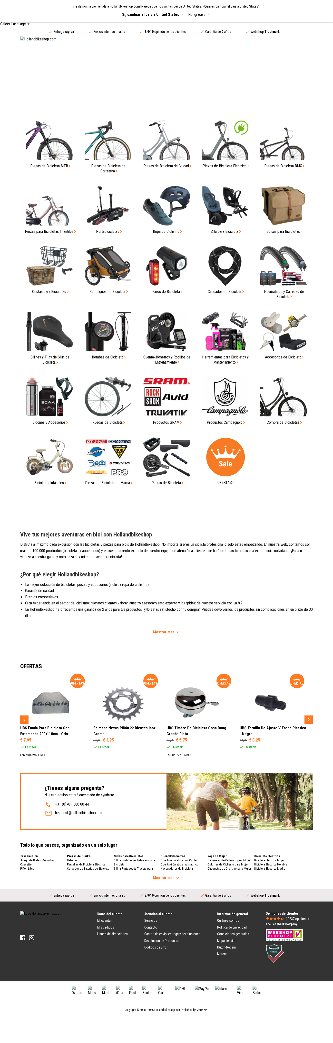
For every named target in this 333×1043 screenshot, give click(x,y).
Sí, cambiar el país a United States (150, 14)
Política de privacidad (232, 927)
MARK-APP (202, 1010)
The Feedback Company (281, 924)
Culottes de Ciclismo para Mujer (227, 864)
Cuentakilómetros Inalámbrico (179, 864)
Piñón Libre (27, 868)
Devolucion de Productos (161, 941)
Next (308, 719)
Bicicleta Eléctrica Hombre (270, 864)
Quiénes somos (228, 920)
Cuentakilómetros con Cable (178, 860)
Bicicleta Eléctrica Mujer (269, 860)
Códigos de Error (155, 947)
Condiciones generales (233, 934)
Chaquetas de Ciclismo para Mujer (229, 868)
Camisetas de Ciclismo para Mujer (229, 860)
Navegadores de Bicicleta (177, 868)
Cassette (25, 864)
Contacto (150, 927)
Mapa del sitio (226, 941)
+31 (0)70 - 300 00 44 (72, 804)
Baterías (72, 860)
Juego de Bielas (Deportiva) (38, 860)
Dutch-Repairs (227, 947)
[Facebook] (22, 937)
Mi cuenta (104, 920)
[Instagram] (31, 937)
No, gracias (196, 14)
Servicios (150, 920)
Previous (24, 719)
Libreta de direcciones (112, 934)
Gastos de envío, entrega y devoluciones (172, 934)
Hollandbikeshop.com (167, 1010)
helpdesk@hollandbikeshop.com (79, 812)
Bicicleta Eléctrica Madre (269, 868)
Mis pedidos (105, 927)
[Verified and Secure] (275, 953)
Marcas (222, 954)
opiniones (297, 919)
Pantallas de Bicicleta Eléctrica (86, 864)
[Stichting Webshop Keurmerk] (284, 935)
